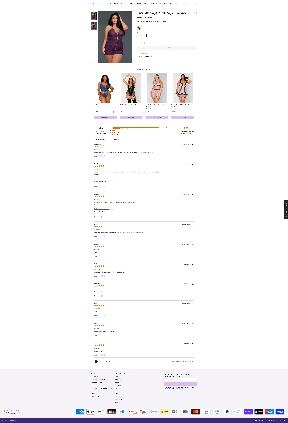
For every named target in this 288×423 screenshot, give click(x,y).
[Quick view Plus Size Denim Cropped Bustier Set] (105, 88)
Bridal (152, 3)
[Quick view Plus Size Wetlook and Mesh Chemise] (131, 88)
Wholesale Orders (98, 379)
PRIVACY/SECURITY (259, 420)
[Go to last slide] (92, 96)
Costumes (130, 3)
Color (141, 25)
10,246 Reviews (101, 133)
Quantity (140, 40)
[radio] (144, 127)
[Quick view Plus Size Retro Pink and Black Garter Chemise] (183, 88)
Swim (146, 3)
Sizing (93, 394)
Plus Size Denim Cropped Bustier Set (103, 105)
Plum (138, 28)
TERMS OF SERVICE (273, 420)
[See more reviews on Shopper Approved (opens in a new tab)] (104, 156)
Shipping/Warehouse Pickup (101, 388)
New (111, 3)
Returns (94, 391)
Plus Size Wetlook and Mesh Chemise (130, 105)
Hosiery (159, 3)
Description (143, 53)
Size (138, 32)
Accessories (168, 3)
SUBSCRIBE (180, 384)
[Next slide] (195, 96)
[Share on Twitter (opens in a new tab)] (102, 156)
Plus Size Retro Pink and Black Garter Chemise (181, 105)
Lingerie (117, 3)
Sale (175, 3)
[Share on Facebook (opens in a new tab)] (99, 156)
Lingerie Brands (97, 382)
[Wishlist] (193, 3)
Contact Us (95, 396)
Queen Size (142, 35)
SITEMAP (283, 420)
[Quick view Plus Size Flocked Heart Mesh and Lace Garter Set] (157, 88)
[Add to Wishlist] (196, 13)
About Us (94, 377)
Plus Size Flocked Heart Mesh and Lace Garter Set (156, 105)
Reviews (94, 385)
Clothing (139, 3)
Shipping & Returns (145, 57)
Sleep (123, 3)
